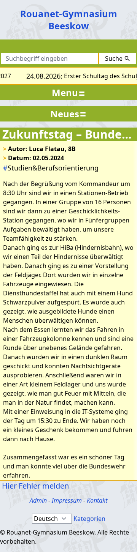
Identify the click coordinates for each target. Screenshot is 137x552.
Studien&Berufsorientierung (51, 167)
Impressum (67, 500)
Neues (64, 113)
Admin (38, 500)
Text (99, 48)
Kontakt (97, 500)
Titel (75, 48)
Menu (65, 92)
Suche (114, 58)
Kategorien (89, 518)
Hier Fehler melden (34, 486)
